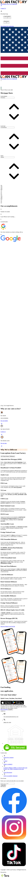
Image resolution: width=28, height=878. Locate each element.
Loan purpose (4, 96)
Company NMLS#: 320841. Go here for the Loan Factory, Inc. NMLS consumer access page (15, 768)
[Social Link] (14, 813)
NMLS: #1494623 (8, 764)
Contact (5, 761)
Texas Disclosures (8, 772)
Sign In (2, 26)
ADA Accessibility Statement (10, 776)
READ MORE (4, 709)
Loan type (3, 126)
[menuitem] (7, 17)
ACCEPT (10, 709)
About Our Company (9, 757)
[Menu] (1, 80)
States (2, 155)
